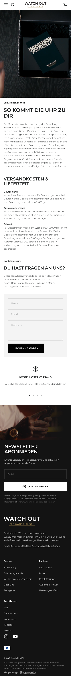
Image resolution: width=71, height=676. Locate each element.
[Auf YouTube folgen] (15, 636)
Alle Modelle (45, 567)
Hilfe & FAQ (10, 567)
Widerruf (8, 624)
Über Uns (9, 584)
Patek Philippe (47, 579)
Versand (8, 630)
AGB (6, 607)
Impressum (10, 619)
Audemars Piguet (48, 584)
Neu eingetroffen (48, 590)
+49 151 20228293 (19, 279)
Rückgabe (9, 590)
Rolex (42, 573)
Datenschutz (11, 613)
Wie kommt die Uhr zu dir (18, 579)
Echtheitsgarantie (13, 573)
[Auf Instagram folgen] (6, 636)
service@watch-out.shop (17, 286)
